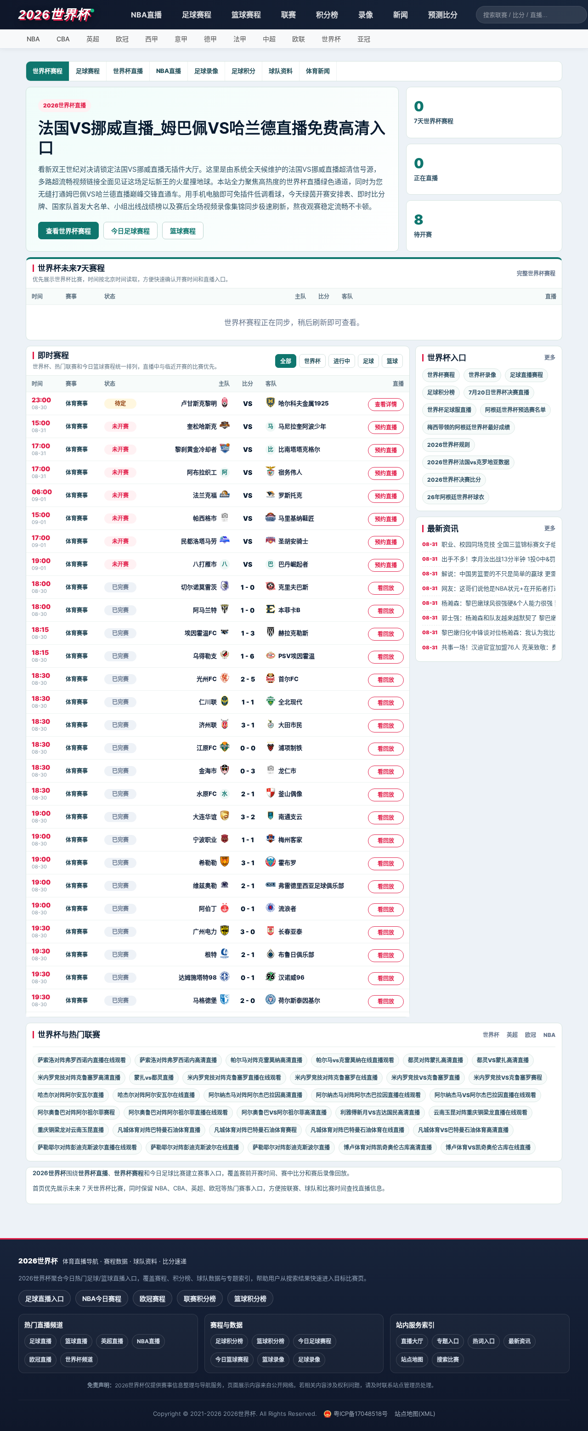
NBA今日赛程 (101, 1298)
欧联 (298, 39)
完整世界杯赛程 (536, 273)
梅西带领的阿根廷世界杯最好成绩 (468, 427)
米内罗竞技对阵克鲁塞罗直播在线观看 (234, 1077)
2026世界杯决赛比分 (454, 479)
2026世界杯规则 (448, 444)
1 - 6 (247, 656)
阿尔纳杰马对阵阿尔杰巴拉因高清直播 (255, 1095)
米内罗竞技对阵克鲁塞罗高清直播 (79, 1077)
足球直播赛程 (526, 375)
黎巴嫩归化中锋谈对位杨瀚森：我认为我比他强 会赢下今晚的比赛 (488, 632)
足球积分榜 (441, 392)
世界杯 (331, 39)
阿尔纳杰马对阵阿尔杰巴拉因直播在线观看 (368, 1095)
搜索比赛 (448, 1359)
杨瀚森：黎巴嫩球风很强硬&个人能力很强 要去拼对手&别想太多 (488, 603)
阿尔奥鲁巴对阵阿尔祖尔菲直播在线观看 (178, 1112)
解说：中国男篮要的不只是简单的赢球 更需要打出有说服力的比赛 (488, 573)
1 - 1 (248, 702)
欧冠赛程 (152, 1298)
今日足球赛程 (130, 231)
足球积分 (243, 70)
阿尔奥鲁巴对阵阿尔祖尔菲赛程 (76, 1112)
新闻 (400, 14)
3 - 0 (247, 931)
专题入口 (448, 1341)
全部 (285, 361)
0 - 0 (247, 748)
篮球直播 (76, 1341)
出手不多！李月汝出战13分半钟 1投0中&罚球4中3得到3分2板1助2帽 (488, 559)
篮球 (392, 361)
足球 (368, 361)
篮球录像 (273, 1359)
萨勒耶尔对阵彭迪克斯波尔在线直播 (195, 1147)
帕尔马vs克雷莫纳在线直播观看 (355, 1060)
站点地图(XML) (415, 1413)
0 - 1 (247, 909)
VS (247, 403)
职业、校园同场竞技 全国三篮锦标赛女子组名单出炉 (488, 544)
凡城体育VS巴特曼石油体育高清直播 (463, 1130)
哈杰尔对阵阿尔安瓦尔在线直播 (156, 1095)
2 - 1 (247, 794)
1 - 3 (247, 633)
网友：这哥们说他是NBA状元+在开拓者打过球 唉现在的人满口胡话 (488, 588)
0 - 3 (247, 771)
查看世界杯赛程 (68, 231)
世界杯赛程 (47, 70)
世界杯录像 (482, 375)
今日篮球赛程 (232, 1359)
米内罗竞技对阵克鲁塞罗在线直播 (336, 1077)
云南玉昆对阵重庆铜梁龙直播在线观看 (480, 1112)
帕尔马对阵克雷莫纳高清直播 (266, 1060)
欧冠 (122, 39)
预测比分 (443, 14)
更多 (549, 357)
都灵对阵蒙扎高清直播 (435, 1060)
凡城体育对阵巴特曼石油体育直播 (159, 1130)
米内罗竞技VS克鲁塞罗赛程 (508, 1077)
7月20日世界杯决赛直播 (499, 392)
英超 (92, 39)
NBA (33, 39)
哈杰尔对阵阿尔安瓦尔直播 (71, 1095)
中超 (269, 39)
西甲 (151, 39)
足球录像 (206, 70)
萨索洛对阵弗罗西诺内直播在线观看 (82, 1060)
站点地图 (412, 1359)
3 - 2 (248, 817)
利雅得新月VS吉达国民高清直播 (380, 1112)
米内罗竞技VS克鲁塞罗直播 (425, 1077)
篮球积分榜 (250, 1298)
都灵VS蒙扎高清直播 (503, 1060)
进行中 (342, 361)
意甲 (181, 39)
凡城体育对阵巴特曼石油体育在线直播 (357, 1130)
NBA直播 (146, 14)
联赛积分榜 (200, 1298)
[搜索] (580, 14)
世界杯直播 (128, 70)
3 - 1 (247, 725)
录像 (365, 14)
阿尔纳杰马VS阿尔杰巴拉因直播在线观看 (485, 1095)
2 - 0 (247, 1000)
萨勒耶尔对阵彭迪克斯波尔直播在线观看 (87, 1147)
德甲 (210, 39)
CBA (63, 39)
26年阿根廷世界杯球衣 (455, 497)
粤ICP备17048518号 (361, 1413)
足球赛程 (196, 14)
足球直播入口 (44, 1298)
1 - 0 (247, 587)
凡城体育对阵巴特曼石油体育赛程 (255, 1130)
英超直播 (112, 1341)
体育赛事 (77, 403)
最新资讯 (520, 1341)
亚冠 (363, 39)
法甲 (239, 39)
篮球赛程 (246, 14)
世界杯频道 (79, 1359)
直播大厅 (412, 1341)
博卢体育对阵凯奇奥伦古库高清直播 (388, 1147)
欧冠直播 (40, 1359)
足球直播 (40, 1341)
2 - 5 (248, 679)
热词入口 (484, 1341)
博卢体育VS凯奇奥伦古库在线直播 (488, 1147)
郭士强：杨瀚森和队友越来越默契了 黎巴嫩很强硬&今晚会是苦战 (488, 617)
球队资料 (281, 70)
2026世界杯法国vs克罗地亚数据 (468, 462)
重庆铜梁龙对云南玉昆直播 (71, 1130)
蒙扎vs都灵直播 (154, 1077)
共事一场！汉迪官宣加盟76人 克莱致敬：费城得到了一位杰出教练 (488, 647)
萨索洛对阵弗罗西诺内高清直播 (178, 1060)
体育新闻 (318, 70)
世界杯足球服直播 (449, 409)
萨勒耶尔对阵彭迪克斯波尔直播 (291, 1147)
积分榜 (327, 14)
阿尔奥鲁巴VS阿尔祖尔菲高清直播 (284, 1112)
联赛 (288, 14)
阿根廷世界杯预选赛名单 (515, 409)
